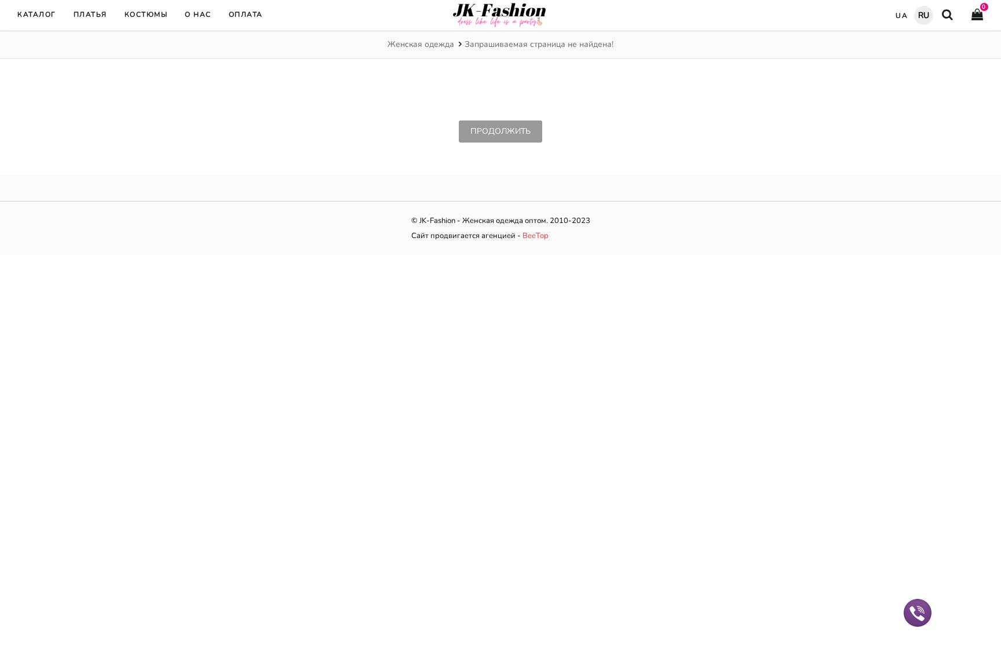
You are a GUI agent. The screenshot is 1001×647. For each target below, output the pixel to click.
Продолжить (500, 131)
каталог (36, 14)
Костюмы (146, 14)
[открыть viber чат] (917, 611)
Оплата (246, 14)
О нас (198, 14)
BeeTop (536, 236)
